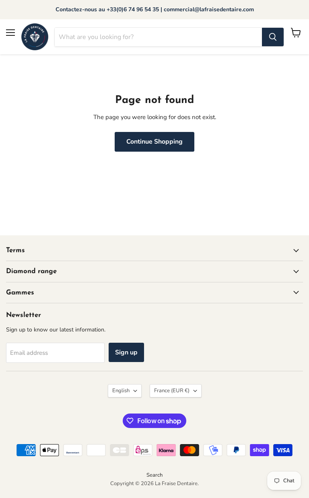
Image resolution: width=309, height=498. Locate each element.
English (121, 390)
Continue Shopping (154, 141)
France (172, 390)
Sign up (126, 352)
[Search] (273, 37)
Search (154, 475)
